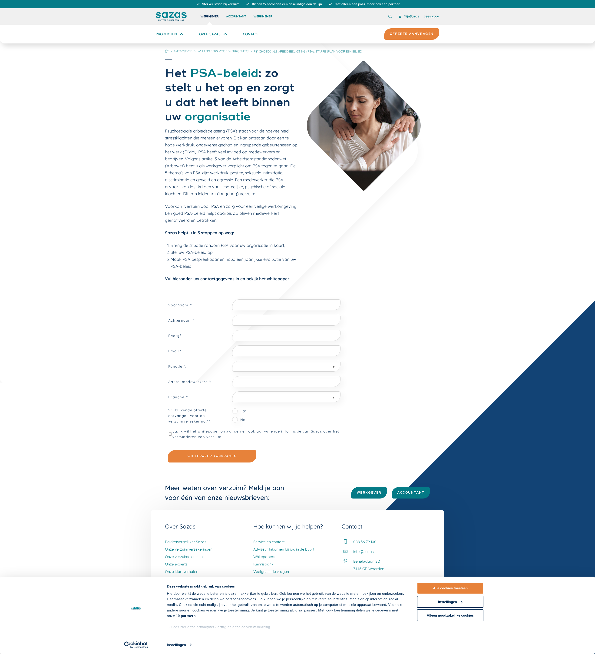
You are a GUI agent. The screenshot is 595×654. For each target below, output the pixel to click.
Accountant (236, 16)
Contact (251, 34)
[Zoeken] (390, 16)
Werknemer (263, 16)
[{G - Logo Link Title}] (171, 16)
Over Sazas (210, 34)
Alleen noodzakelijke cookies (450, 615)
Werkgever (210, 16)
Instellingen (176, 645)
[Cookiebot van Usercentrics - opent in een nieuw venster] (136, 644)
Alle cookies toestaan (450, 588)
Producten (166, 34)
